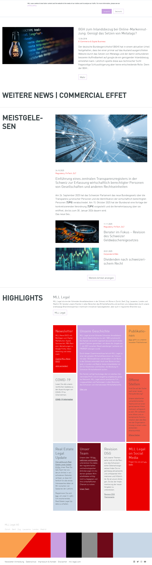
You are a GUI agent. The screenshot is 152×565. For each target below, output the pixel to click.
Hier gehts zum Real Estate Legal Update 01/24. (63, 464)
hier (56, 495)
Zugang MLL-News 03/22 (62, 360)
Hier (130, 339)
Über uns (83, 389)
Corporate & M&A (111, 253)
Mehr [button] (82, 77)
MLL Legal (60, 312)
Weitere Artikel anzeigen (101, 277)
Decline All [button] (118, 11)
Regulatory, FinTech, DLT (65, 173)
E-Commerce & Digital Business (91, 41)
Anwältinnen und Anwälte (88, 459)
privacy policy (32, 5)
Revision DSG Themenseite (109, 495)
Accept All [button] (107, 11)
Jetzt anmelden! (61, 365)
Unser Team (84, 488)
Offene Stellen (134, 435)
